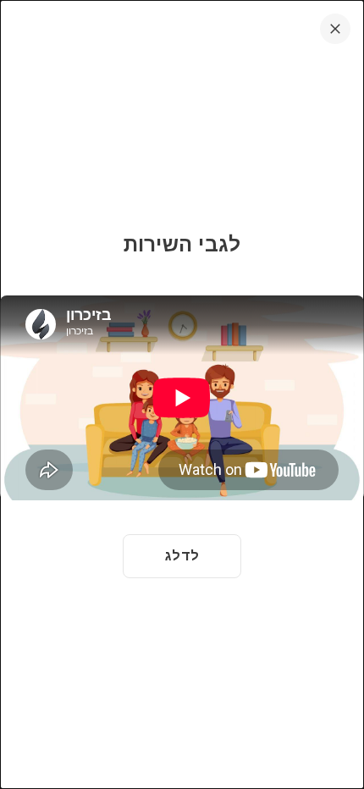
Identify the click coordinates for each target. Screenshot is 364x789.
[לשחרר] (335, 29)
